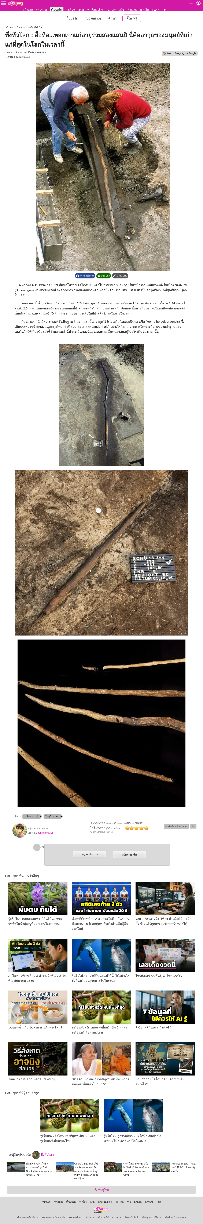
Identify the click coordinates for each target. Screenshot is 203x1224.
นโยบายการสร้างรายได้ (97, 1217)
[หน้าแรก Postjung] (15, 3)
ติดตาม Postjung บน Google (181, 53)
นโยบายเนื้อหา (75, 1217)
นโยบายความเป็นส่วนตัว (53, 1217)
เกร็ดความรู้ (31, 816)
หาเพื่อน (70, 9)
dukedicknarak (22, 57)
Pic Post (111, 10)
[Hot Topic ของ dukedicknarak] (19, 837)
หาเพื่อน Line (95, 9)
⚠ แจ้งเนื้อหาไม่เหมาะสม (176, 826)
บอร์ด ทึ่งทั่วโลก (35, 27)
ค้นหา (112, 18)
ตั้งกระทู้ (131, 18)
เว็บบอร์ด (56, 9)
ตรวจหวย (42, 9)
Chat (81, 10)
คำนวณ (132, 9)
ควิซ (121, 9)
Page (155, 10)
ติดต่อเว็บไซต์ (131, 1217)
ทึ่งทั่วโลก (47, 1155)
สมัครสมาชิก (129, 854)
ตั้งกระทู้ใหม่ (101, 1190)
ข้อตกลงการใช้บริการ (27, 1217)
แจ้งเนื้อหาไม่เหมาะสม (175, 1217)
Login (89, 854)
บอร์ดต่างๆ (93, 18)
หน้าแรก (28, 9)
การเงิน (144, 9)
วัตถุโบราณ (52, 816)
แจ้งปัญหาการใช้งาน (151, 1217)
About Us (116, 1217)
